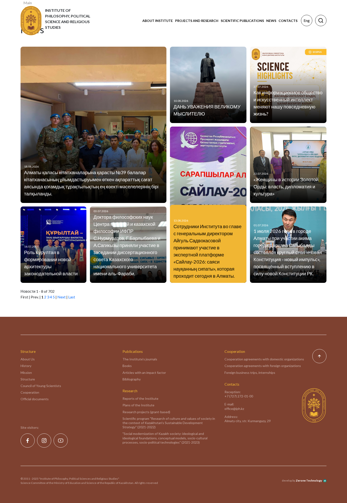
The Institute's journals (140, 359)
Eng (307, 20)
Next (61, 297)
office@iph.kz (234, 409)
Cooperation (30, 392)
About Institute (157, 21)
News (271, 21)
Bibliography (132, 379)
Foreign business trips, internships (249, 373)
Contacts (288, 21)
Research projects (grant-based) (146, 412)
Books (127, 366)
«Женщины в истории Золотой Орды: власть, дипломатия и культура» (286, 186)
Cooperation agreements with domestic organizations (264, 359)
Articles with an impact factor (144, 373)
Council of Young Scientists (41, 386)
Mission (26, 373)
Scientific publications (242, 21)
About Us (28, 359)
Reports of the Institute (140, 398)
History (26, 366)
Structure (28, 379)
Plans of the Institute (138, 405)
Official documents (35, 399)
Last (71, 297)
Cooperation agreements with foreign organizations (262, 366)
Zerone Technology (309, 480)
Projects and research (196, 21)
